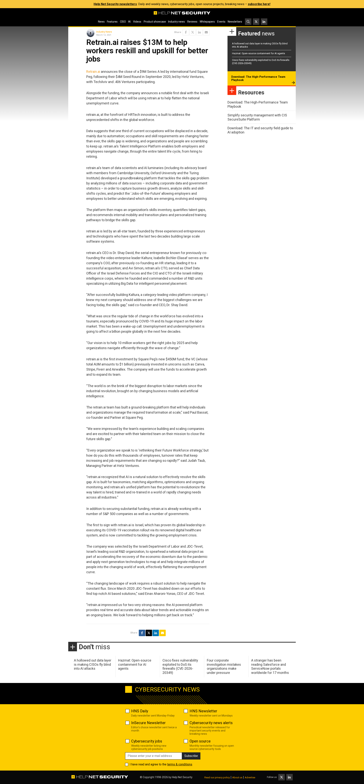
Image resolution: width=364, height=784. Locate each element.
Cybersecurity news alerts (211, 722)
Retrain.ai (93, 72)
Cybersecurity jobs (146, 741)
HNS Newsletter (203, 711)
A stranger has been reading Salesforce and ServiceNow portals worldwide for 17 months (270, 666)
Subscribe (191, 755)
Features (112, 21)
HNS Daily (139, 711)
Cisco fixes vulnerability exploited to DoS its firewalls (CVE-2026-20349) (180, 666)
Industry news (176, 21)
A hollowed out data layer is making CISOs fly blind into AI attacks (92, 664)
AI (129, 21)
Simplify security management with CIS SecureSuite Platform (257, 117)
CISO (123, 21)
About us (237, 777)
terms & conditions (179, 764)
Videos (137, 21)
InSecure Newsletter (148, 722)
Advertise (250, 777)
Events (221, 21)
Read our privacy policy (217, 777)
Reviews (192, 21)
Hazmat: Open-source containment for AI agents (258, 53)
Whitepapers (207, 21)
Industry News (104, 31)
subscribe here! (259, 4)
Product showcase (155, 21)
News (101, 21)
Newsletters (235, 21)
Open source (200, 741)
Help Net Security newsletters (115, 4)
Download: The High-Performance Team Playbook (258, 78)
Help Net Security (182, 777)
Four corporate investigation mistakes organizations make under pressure (224, 666)
